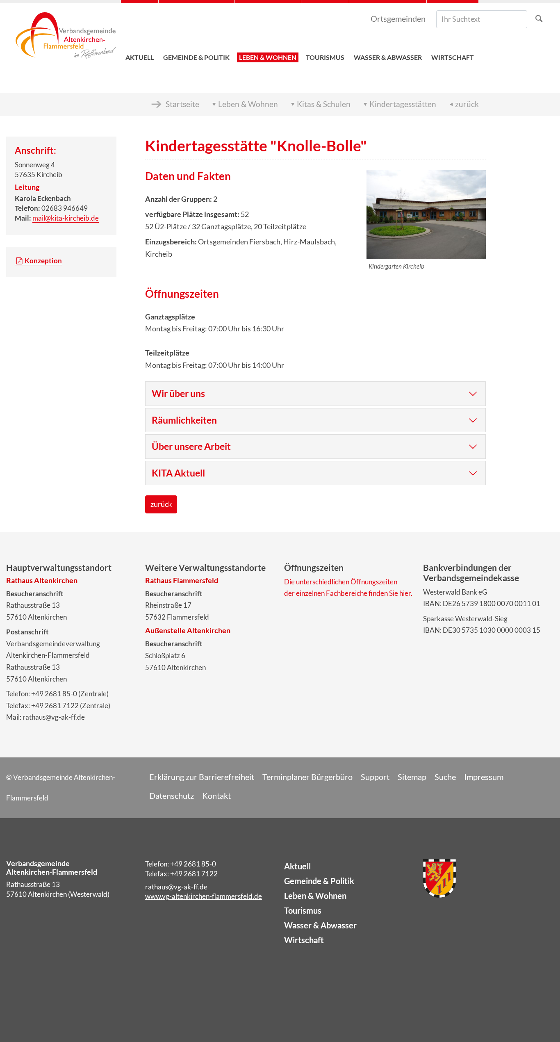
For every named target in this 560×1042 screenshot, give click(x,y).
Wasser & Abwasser (320, 925)
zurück (467, 104)
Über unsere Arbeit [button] (191, 446)
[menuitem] (139, 37)
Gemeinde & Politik (319, 881)
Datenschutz (171, 795)
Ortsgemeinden (398, 18)
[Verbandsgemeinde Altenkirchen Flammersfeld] (65, 37)
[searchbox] (481, 19)
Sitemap (412, 777)
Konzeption (43, 260)
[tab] (315, 393)
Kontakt (216, 795)
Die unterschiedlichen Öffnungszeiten (340, 581)
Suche (445, 777)
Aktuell (297, 866)
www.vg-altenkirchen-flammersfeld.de (203, 896)
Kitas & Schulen (324, 104)
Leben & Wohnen (248, 104)
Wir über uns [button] (178, 393)
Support (375, 777)
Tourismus (302, 910)
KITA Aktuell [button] (178, 473)
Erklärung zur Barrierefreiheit (201, 777)
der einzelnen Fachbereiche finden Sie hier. (348, 593)
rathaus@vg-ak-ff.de (176, 886)
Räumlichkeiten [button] (184, 420)
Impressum (483, 777)
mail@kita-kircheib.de (65, 218)
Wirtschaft (304, 940)
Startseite (182, 104)
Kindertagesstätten (402, 104)
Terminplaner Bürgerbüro (307, 777)
